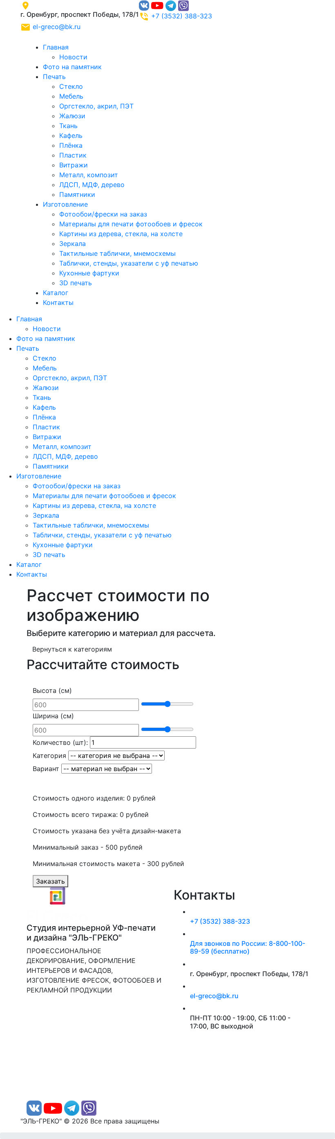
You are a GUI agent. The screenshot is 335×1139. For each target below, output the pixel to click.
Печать (54, 76)
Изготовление (65, 204)
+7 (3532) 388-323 (181, 16)
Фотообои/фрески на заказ (103, 214)
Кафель (71, 135)
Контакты (58, 302)
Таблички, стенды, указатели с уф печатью (128, 263)
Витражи (73, 165)
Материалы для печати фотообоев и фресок (131, 224)
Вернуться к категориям (72, 649)
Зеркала (72, 243)
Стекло (71, 86)
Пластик (73, 155)
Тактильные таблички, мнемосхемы (117, 253)
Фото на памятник (72, 67)
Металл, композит (88, 175)
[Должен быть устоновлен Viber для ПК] (183, 5)
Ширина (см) (53, 716)
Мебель (71, 96)
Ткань (68, 126)
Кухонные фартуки (89, 273)
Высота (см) (52, 690)
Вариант (46, 769)
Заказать (50, 881)
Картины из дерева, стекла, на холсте (121, 234)
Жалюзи (72, 116)
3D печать (75, 283)
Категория (49, 755)
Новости (73, 57)
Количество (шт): (60, 742)
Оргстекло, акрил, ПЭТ (96, 106)
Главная (56, 47)
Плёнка (71, 145)
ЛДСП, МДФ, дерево (92, 184)
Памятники (77, 194)
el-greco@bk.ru (56, 27)
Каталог (55, 293)
